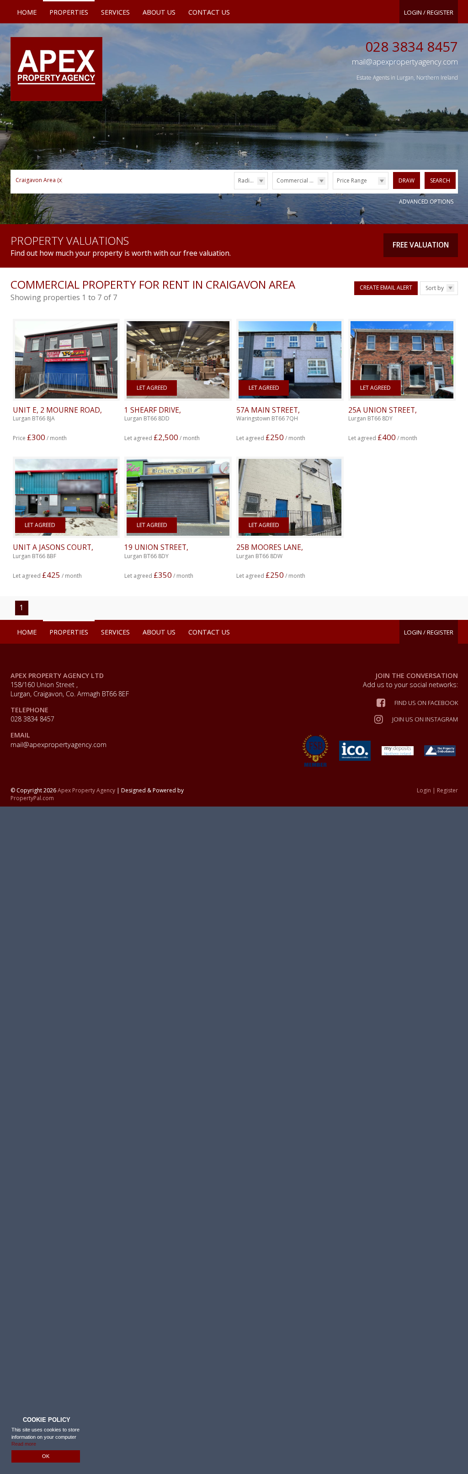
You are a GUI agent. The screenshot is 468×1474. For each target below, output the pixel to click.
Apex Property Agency (86, 790)
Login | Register (437, 790)
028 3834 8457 (411, 46)
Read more (23, 1444)
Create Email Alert (386, 287)
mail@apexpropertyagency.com (58, 744)
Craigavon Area (39, 180)
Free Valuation (421, 245)
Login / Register (428, 12)
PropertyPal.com (32, 798)
